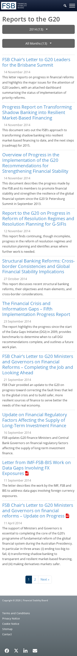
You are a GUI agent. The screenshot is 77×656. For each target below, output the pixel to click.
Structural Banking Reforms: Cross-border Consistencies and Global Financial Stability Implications (38, 266)
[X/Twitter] (16, 650)
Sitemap (7, 629)
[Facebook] (7, 649)
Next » (45, 579)
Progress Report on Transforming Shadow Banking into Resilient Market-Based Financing (37, 112)
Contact (7, 634)
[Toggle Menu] (72, 5)
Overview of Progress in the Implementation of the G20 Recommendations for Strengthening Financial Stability (35, 162)
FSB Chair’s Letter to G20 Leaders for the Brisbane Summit (36, 62)
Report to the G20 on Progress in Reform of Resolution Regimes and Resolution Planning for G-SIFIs (38, 218)
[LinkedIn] (25, 649)
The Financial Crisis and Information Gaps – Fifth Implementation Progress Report (36, 308)
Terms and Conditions (16, 613)
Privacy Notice (11, 618)
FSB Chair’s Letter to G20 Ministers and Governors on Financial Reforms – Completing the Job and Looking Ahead (37, 364)
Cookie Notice (10, 624)
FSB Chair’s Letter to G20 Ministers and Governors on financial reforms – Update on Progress (37, 510)
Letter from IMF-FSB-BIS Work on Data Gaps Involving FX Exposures (36, 467)
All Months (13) (36, 43)
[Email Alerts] (35, 650)
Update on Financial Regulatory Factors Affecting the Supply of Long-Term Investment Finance (34, 419)
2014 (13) (36, 29)
